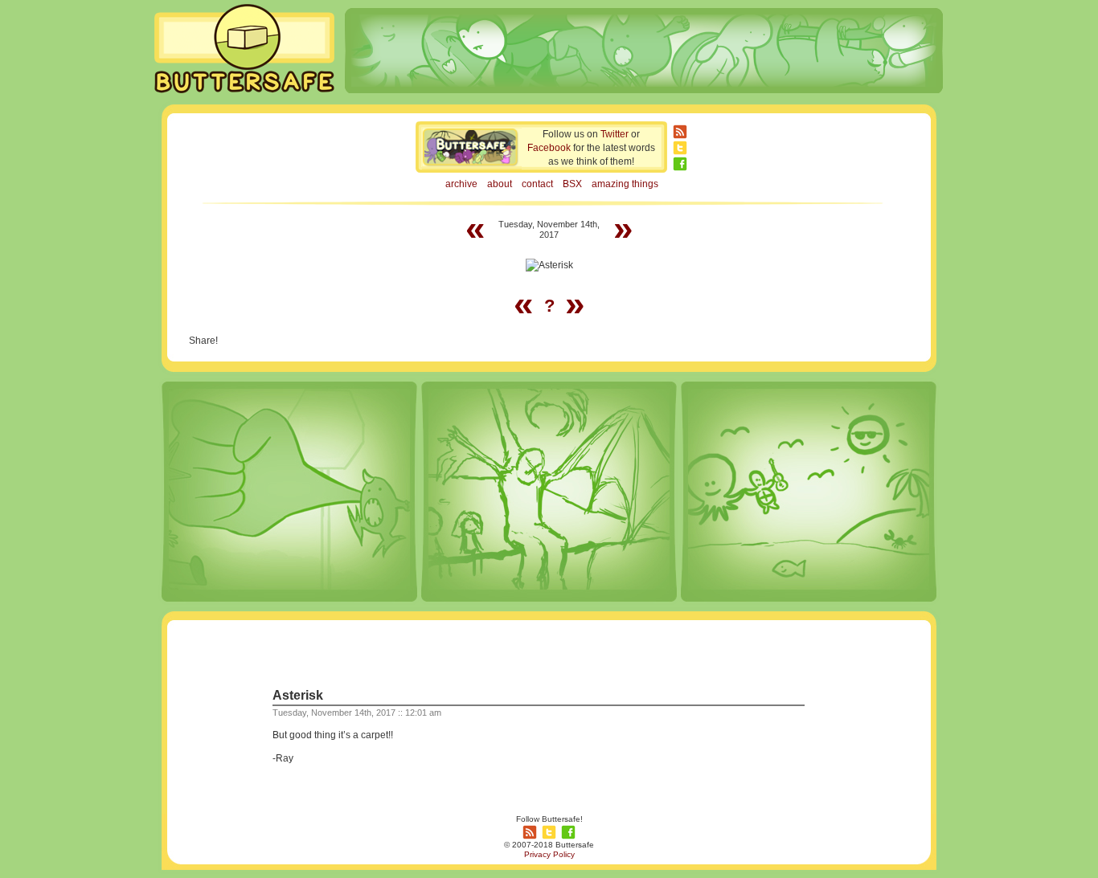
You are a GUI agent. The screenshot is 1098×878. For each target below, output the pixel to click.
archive (461, 184)
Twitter (614, 134)
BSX (572, 184)
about (499, 184)
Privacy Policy (549, 854)
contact (537, 184)
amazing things (625, 184)
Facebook (549, 147)
